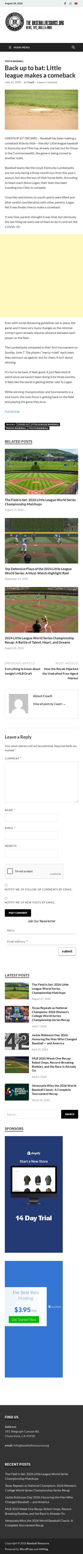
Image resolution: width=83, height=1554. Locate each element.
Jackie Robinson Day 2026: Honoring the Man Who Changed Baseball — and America (54, 1039)
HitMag (43, 1549)
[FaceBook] (65, 3)
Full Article (12, 411)
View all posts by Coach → (49, 704)
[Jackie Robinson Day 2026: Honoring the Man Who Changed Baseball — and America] (17, 1035)
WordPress (26, 1549)
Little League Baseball (45, 424)
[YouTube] (76, 3)
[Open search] (73, 47)
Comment (13, 758)
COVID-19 (23, 424)
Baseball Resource (38, 1543)
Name (10, 810)
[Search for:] (41, 1114)
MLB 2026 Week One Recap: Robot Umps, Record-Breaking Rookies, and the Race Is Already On (54, 1064)
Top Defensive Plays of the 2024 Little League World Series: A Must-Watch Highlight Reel (38, 571)
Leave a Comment (47, 82)
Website (11, 845)
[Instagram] (70, 3)
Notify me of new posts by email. (30, 902)
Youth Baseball (14, 61)
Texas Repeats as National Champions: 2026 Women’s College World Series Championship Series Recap (51, 1014)
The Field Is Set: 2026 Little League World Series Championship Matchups (40, 502)
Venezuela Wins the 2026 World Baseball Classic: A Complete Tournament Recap (54, 1089)
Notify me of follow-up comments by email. (39, 889)
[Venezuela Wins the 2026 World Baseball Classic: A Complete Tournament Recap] (17, 1086)
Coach (30, 82)
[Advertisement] (41, 275)
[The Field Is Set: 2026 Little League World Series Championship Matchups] (41, 473)
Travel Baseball (16, 428)
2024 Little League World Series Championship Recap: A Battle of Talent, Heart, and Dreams (39, 640)
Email (10, 828)
